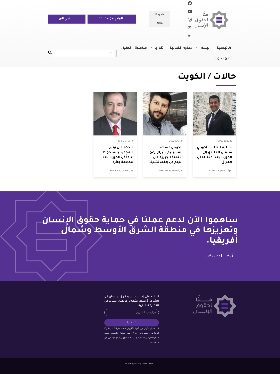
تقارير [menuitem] (161, 50)
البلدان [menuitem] (207, 50)
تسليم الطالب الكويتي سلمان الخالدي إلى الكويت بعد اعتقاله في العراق (214, 155)
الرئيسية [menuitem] (224, 48)
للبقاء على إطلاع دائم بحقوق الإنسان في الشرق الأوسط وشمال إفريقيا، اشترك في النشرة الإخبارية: (131, 301)
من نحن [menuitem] (225, 60)
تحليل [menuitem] (126, 48)
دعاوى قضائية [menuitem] (181, 48)
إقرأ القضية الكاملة (220, 171)
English (159, 15)
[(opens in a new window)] (190, 4)
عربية (160, 23)
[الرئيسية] (213, 20)
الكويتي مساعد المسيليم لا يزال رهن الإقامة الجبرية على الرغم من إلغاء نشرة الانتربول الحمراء (166, 155)
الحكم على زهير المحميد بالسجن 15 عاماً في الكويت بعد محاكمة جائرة (117, 155)
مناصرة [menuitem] (141, 48)
